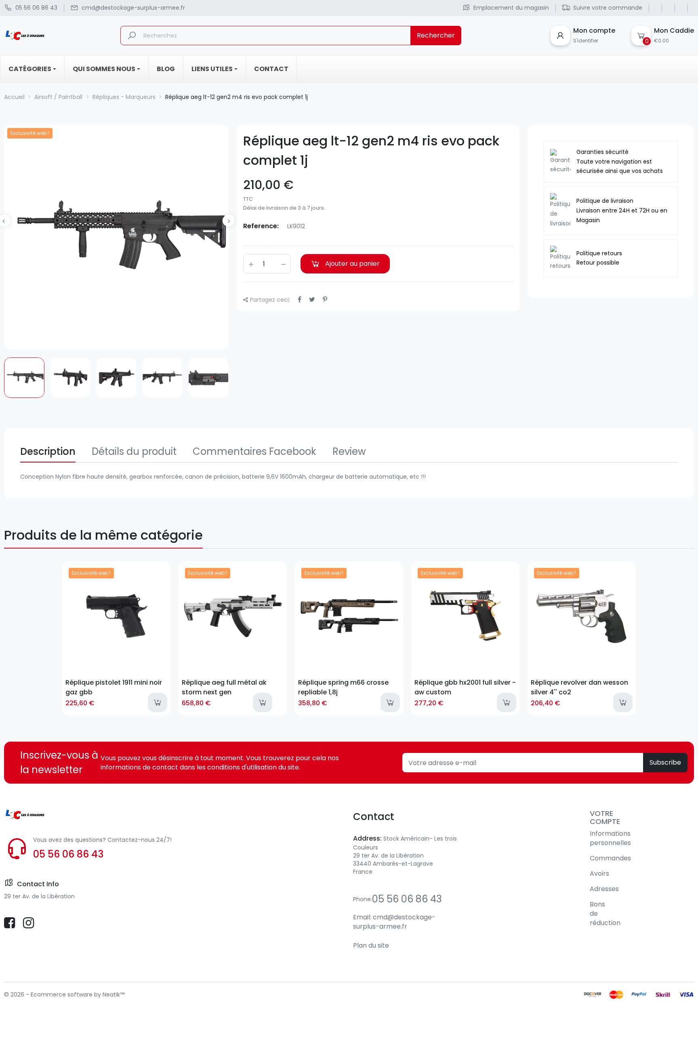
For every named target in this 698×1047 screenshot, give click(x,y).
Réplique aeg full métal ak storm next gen (224, 687)
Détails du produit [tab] (134, 451)
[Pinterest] (325, 299)
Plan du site (371, 945)
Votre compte (605, 817)
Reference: (261, 226)
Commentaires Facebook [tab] (254, 451)
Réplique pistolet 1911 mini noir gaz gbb (113, 687)
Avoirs (599, 873)
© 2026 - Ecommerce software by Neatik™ (64, 994)
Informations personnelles (610, 838)
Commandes (610, 858)
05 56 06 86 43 (68, 854)
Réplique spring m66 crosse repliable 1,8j (343, 687)
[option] (24, 377)
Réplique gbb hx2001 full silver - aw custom (465, 687)
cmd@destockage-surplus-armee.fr (394, 921)
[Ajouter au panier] (157, 702)
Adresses (604, 889)
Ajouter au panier (352, 263)
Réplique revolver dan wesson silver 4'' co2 (579, 687)
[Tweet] (312, 299)
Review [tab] (349, 451)
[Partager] (299, 299)
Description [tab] (48, 451)
